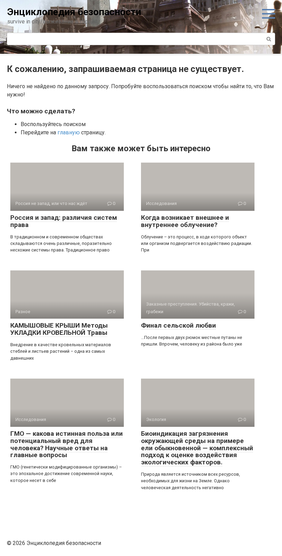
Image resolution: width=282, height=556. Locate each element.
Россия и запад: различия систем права (63, 221)
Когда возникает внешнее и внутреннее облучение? (185, 221)
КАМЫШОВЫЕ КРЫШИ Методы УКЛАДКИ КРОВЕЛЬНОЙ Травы (59, 329)
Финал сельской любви (178, 325)
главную (68, 132)
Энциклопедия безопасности (74, 12)
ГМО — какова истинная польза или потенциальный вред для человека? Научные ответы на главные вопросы (66, 444)
